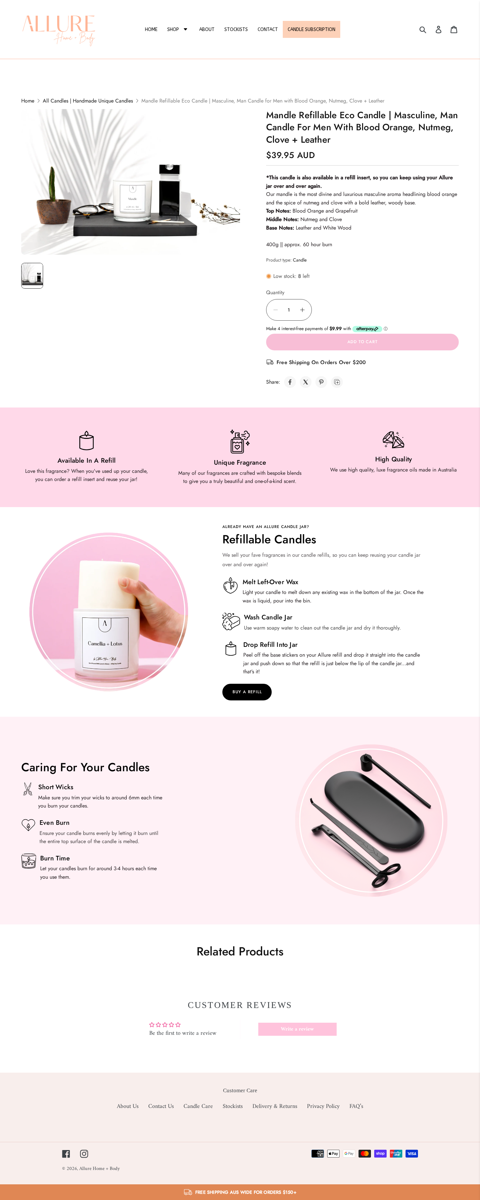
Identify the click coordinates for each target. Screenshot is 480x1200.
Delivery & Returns (274, 1106)
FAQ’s (356, 1106)
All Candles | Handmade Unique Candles (88, 100)
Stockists (233, 1106)
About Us (127, 1106)
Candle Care (198, 1106)
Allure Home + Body (99, 1168)
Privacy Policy (323, 1106)
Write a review (297, 1029)
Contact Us (161, 1106)
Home (27, 100)
